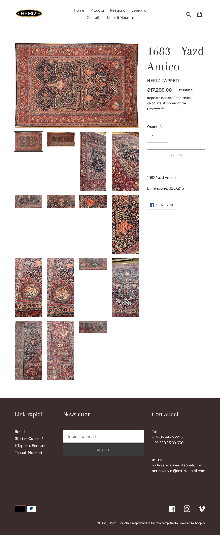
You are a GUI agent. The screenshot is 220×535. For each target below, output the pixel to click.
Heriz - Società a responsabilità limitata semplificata (143, 523)
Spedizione (182, 98)
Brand (20, 431)
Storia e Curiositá (29, 438)
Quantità (154, 126)
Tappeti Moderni (28, 452)
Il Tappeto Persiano (30, 445)
